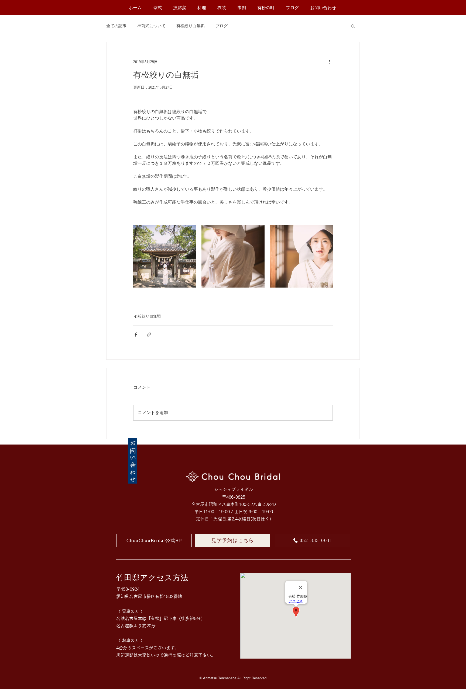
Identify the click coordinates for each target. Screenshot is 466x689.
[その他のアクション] (329, 61)
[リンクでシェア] (149, 334)
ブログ (221, 26)
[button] (352, 26)
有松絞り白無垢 (190, 26)
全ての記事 (116, 26)
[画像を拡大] (164, 256)
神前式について (151, 26)
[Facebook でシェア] (135, 334)
